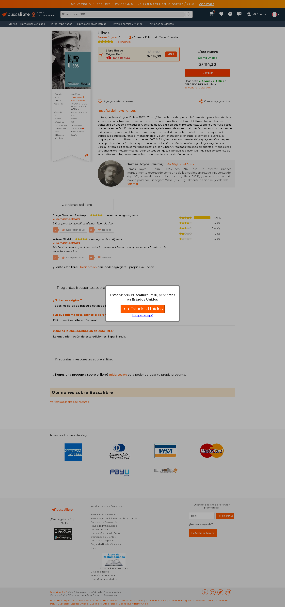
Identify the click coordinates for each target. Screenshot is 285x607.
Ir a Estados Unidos (142, 308)
